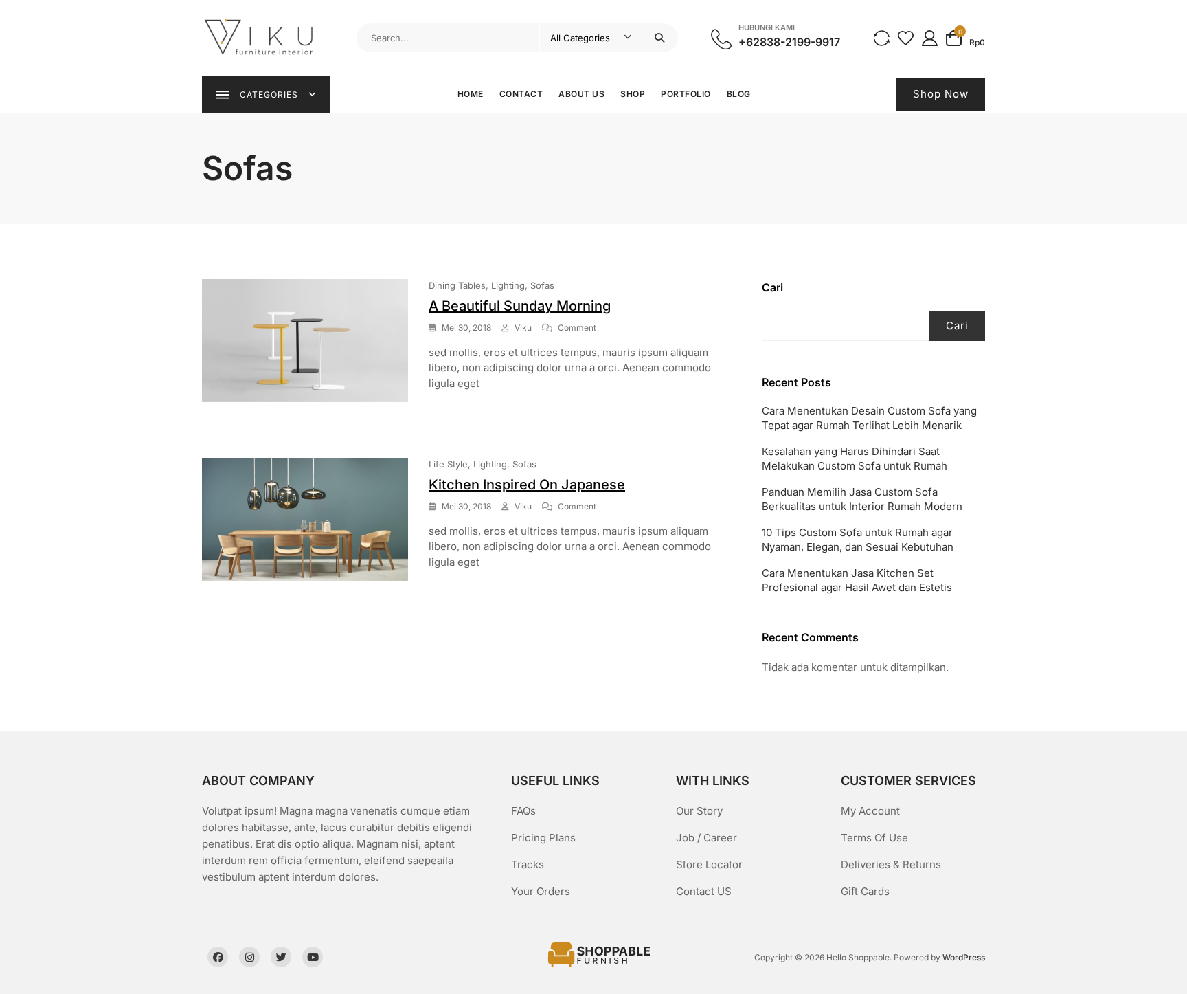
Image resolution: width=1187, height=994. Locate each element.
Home (470, 94)
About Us (581, 94)
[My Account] (929, 37)
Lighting (508, 285)
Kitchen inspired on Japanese (527, 484)
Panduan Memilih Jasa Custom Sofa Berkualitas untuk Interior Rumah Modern (862, 499)
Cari (772, 287)
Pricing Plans (543, 837)
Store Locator (709, 864)
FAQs (523, 810)
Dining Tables (457, 285)
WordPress (963, 957)
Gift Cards (865, 891)
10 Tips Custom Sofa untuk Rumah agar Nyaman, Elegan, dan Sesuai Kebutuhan (857, 539)
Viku (523, 327)
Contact (521, 94)
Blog (739, 94)
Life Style (448, 464)
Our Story (699, 810)
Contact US (704, 891)
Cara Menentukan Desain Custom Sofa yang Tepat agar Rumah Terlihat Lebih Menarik (869, 418)
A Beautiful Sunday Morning (520, 306)
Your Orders (540, 891)
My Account (870, 810)
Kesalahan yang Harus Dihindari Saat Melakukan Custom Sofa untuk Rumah (854, 458)
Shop (632, 94)
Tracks (527, 864)
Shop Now (941, 93)
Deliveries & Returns (891, 864)
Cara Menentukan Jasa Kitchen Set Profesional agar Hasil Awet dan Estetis (857, 580)
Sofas (542, 285)
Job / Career (706, 837)
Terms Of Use (874, 837)
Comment (577, 328)
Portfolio (686, 94)
